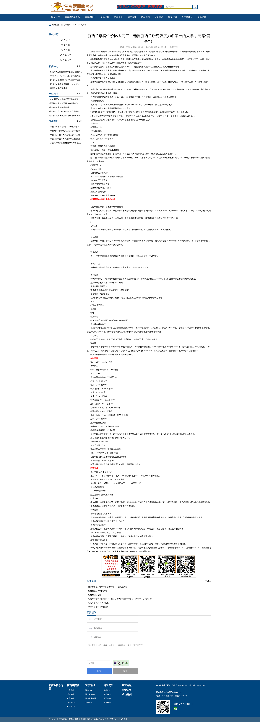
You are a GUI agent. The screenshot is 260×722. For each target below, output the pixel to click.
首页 (63, 25)
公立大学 (65, 40)
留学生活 (107, 694)
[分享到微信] (175, 708)
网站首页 (55, 17)
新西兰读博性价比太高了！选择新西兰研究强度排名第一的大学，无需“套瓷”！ (121, 599)
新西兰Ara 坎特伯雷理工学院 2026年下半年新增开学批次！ (66, 72)
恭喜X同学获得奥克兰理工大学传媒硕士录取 (66, 131)
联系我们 (172, 17)
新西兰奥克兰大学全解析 (98, 603)
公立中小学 (65, 55)
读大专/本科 (90, 694)
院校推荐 (82, 25)
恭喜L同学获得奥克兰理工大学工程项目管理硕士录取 (66, 135)
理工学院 (65, 45)
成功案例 (159, 17)
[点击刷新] (121, 663)
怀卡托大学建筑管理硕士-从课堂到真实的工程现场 (66, 84)
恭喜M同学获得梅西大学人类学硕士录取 (66, 143)
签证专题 (132, 17)
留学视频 (201, 17)
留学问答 (145, 17)
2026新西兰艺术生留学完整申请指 (64, 99)
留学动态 (107, 690)
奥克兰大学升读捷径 (58, 88)
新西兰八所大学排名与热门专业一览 (65, 116)
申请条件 (107, 698)
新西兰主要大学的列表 (97, 591)
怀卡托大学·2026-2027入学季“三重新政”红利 (66, 80)
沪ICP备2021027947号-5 (117, 719)
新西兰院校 (90, 17)
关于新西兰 (187, 17)
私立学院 (65, 50)
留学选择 (104, 17)
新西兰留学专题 (72, 17)
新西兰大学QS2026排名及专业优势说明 (66, 112)
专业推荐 (88, 702)
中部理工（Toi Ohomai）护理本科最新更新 (66, 76)
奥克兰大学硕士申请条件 (98, 607)
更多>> (80, 66)
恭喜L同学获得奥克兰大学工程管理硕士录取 (66, 139)
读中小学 (88, 690)
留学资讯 (118, 17)
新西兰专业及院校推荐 (59, 107)
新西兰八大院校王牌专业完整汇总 (64, 103)
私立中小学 (65, 60)
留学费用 (107, 702)
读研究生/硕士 (90, 698)
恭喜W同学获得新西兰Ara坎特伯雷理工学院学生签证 (66, 127)
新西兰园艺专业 (94, 595)
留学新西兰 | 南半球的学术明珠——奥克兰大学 (107, 587)
